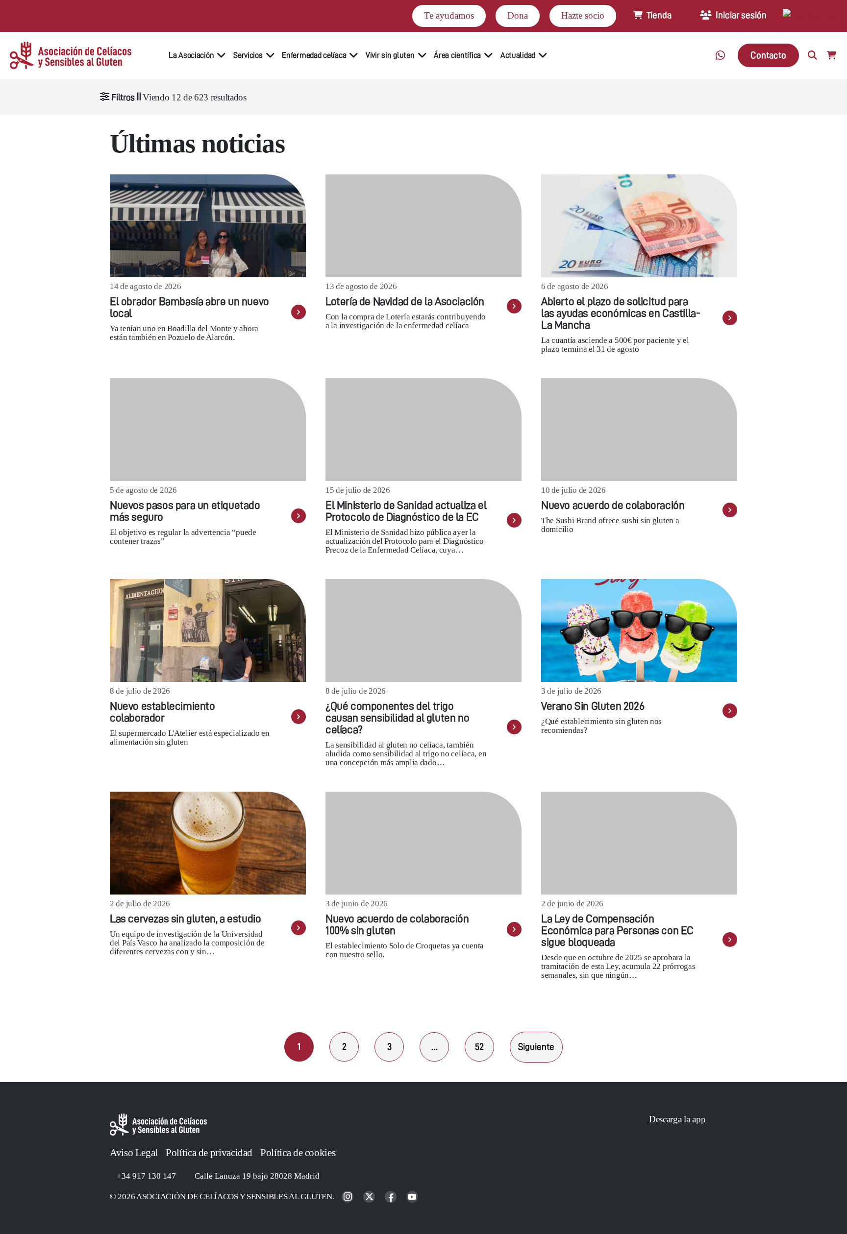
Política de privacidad (209, 1153)
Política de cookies (297, 1153)
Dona (517, 15)
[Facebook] (392, 1197)
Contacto (768, 55)
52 (479, 1046)
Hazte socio (582, 15)
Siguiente (536, 1046)
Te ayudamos (449, 15)
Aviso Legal (134, 1153)
